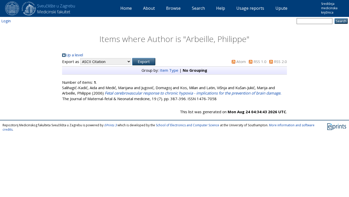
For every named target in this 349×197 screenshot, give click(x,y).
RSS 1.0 (259, 61)
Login (6, 20)
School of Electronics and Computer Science (187, 125)
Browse (173, 8)
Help (220, 8)
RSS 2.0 (280, 61)
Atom (241, 61)
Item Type (169, 70)
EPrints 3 (110, 125)
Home (126, 8)
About (149, 8)
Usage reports (250, 8)
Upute (281, 8)
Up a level (74, 54)
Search (198, 8)
